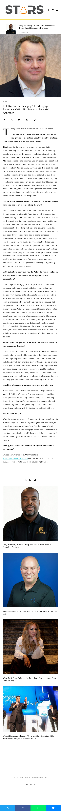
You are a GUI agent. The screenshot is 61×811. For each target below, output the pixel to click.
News (5, 101)
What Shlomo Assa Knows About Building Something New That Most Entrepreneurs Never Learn (29, 737)
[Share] (4, 120)
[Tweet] (11, 120)
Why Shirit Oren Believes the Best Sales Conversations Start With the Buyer (29, 679)
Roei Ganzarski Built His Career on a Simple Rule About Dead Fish (30, 612)
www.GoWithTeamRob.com (15, 458)
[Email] (27, 120)
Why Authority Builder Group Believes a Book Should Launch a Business (37, 26)
